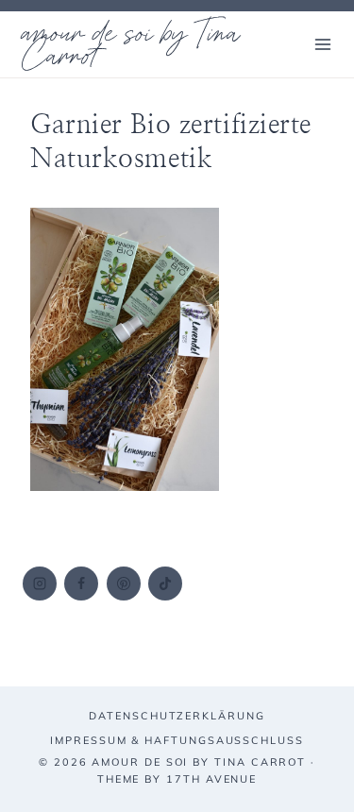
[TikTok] (165, 584)
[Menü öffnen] (322, 44)
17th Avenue (211, 779)
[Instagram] (40, 584)
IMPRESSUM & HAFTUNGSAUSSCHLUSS (177, 740)
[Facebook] (81, 584)
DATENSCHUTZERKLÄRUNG (176, 715)
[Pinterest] (124, 584)
